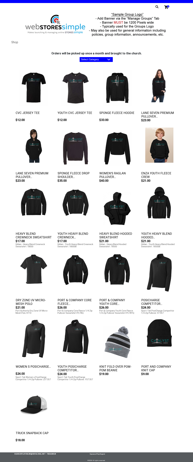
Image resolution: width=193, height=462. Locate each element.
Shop (14, 42)
